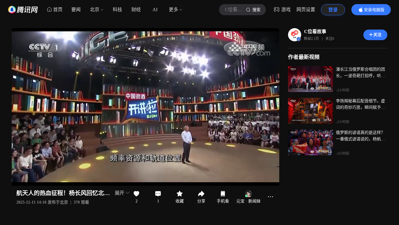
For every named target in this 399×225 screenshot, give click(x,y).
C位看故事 (315, 31)
